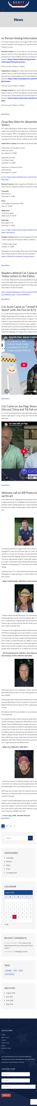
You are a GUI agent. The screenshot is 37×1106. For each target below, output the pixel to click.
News (8, 865)
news (15, 970)
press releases (9, 974)
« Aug (6, 924)
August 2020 (10, 993)
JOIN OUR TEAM (6, 1048)
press (20, 970)
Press (8, 869)
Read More (5, 114)
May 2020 (9, 1004)
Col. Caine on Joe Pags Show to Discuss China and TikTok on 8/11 (18, 945)
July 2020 (9, 997)
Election (9, 862)
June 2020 (9, 1000)
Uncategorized (11, 873)
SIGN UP (6, 1095)
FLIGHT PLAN (5, 1043)
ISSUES (3, 1040)
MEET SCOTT (5, 1037)
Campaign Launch (21, 952)
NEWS (3, 1045)
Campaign (9, 858)
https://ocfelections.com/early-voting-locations (18, 256)
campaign (8, 970)
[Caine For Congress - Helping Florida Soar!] (18, 1)
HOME (3, 1035)
